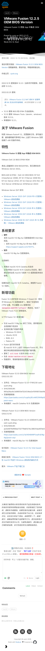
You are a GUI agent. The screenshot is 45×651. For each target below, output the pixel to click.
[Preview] (8, 578)
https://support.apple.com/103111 (20, 247)
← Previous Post (10, 497)
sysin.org (14, 73)
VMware (15, 13)
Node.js (18, 642)
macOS (7, 13)
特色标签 (5, 604)
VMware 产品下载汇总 (16, 466)
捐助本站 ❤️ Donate (22, 475)
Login (37, 578)
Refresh (22, 596)
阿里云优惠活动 (18, 621)
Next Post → (36, 497)
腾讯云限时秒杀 (7, 621)
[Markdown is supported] (5, 578)
